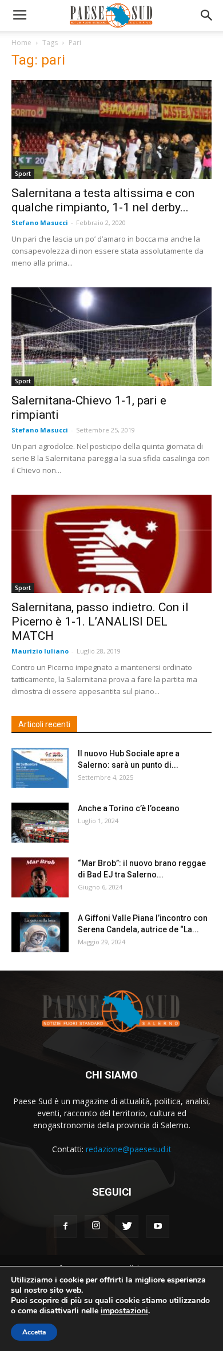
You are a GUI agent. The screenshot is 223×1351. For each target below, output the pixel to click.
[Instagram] (96, 1226)
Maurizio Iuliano (40, 651)
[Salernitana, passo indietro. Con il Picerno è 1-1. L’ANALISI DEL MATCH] (111, 544)
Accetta (34, 1332)
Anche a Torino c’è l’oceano (129, 808)
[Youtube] (157, 1226)
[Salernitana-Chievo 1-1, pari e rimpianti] (111, 336)
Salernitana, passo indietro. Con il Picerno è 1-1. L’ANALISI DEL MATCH (100, 621)
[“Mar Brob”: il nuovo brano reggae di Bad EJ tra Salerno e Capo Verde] (40, 877)
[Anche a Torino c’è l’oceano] (40, 823)
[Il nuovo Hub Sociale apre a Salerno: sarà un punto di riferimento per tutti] (40, 768)
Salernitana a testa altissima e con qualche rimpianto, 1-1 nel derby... (102, 200)
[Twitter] (127, 1226)
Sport (23, 174)
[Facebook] (65, 1226)
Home (21, 42)
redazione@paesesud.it (129, 1149)
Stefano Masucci (39, 222)
